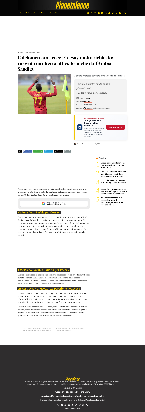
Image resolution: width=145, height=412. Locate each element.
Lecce (22, 13)
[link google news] (120, 13)
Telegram (49, 151)
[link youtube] (98, 13)
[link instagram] (95, 13)
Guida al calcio (31, 13)
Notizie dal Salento (55, 13)
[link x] (88, 13)
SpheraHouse (76, 408)
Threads (59, 151)
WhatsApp (39, 151)
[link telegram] (102, 13)
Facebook (88, 101)
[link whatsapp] (106, 13)
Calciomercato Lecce (33, 53)
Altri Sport (42, 13)
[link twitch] (113, 13)
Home (20, 53)
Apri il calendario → (115, 127)
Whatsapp (88, 104)
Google (89, 98)
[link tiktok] (109, 13)
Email (68, 151)
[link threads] (116, 13)
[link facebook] (91, 13)
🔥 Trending (101, 158)
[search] (125, 13)
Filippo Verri (81, 144)
